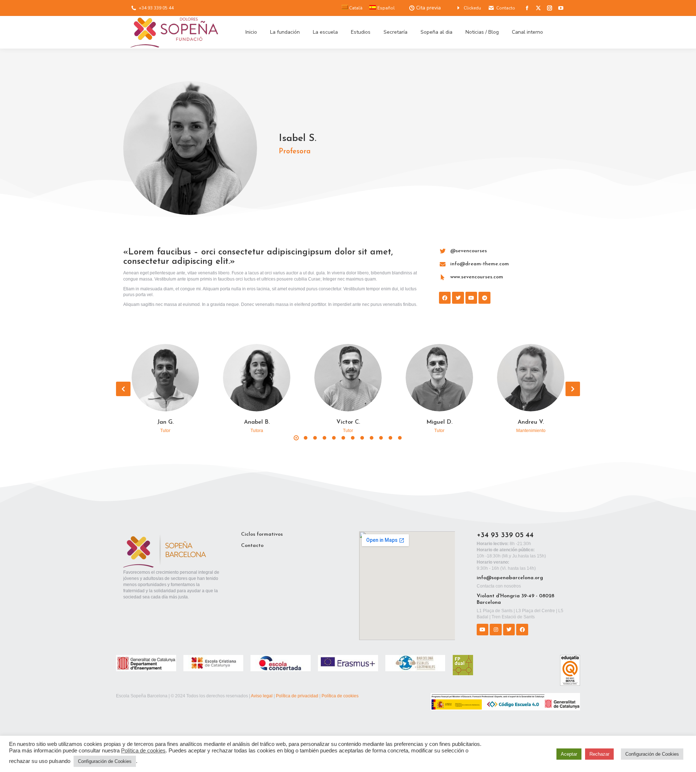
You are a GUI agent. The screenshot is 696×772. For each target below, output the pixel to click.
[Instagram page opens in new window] (549, 8)
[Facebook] (522, 629)
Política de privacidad (297, 695)
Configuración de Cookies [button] (105, 761)
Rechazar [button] (599, 754)
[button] (123, 389)
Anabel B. (257, 422)
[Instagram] (495, 629)
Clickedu (472, 8)
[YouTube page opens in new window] (561, 8)
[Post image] (165, 377)
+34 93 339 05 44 (156, 8)
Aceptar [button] (569, 754)
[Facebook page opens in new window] (527, 8)
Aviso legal (262, 695)
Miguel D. (439, 422)
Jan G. (165, 422)
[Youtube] (482, 629)
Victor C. (348, 422)
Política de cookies (340, 695)
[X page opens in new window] (538, 8)
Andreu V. (531, 422)
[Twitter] (509, 629)
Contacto (505, 8)
